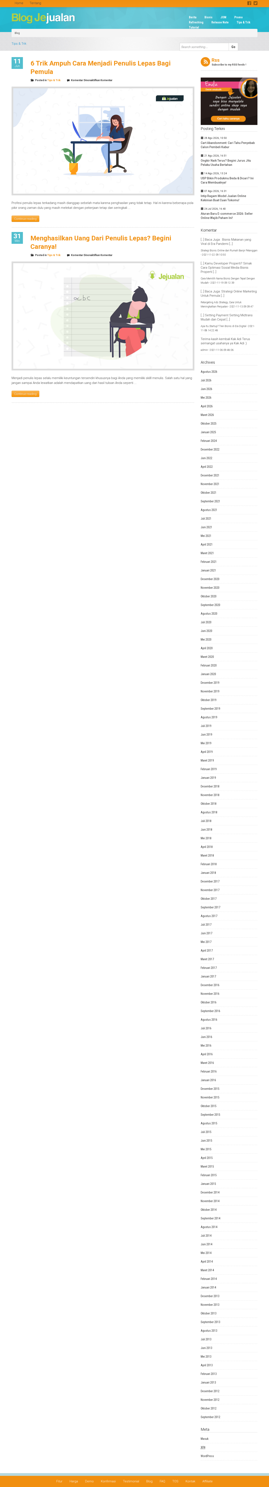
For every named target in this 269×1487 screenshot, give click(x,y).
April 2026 (207, 406)
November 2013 (210, 1304)
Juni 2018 (206, 829)
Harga (74, 1481)
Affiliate (207, 1481)
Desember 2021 (210, 475)
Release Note (220, 22)
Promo (238, 17)
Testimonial (131, 1481)
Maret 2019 (207, 760)
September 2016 (210, 1011)
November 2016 (210, 993)
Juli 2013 (206, 1339)
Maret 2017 (207, 959)
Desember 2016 (210, 985)
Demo (89, 1481)
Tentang (35, 3)
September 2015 (210, 1114)
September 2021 (210, 501)
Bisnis (208, 17)
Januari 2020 (208, 674)
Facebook (249, 3)
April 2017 (207, 950)
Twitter (255, 3)
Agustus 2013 (209, 1330)
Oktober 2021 (208, 492)
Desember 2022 (210, 449)
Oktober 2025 (208, 423)
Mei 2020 (206, 639)
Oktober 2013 (208, 1313)
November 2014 (210, 1201)
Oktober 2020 (208, 596)
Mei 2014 (206, 1253)
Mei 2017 (206, 942)
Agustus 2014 (209, 1227)
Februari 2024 (209, 440)
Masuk (204, 1438)
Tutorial (194, 27)
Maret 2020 (207, 656)
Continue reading (25, 218)
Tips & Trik (243, 22)
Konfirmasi (108, 1481)
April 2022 (207, 466)
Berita (192, 17)
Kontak (190, 1481)
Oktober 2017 (208, 898)
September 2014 (210, 1218)
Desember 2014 (210, 1192)
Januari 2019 (208, 777)
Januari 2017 (208, 976)
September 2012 (210, 1417)
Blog (17, 33)
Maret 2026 (207, 415)
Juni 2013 (206, 1348)
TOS (175, 1481)
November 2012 (210, 1399)
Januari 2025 (208, 432)
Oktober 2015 (208, 1106)
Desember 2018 (210, 786)
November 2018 (210, 795)
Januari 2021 (208, 570)
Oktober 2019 (208, 700)
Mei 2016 (206, 1045)
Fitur (59, 1481)
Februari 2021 (209, 561)
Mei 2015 (206, 1149)
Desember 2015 (210, 1088)
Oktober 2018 (208, 803)
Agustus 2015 (209, 1123)
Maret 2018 (207, 855)
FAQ (162, 1481)
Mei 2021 (206, 536)
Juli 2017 (206, 924)
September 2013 (210, 1322)
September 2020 (210, 605)
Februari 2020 (209, 665)
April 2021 (207, 544)
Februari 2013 (209, 1374)
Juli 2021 (206, 518)
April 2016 (207, 1054)
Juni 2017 (206, 933)
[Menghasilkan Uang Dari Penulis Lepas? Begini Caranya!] (103, 316)
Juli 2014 (206, 1235)
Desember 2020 (210, 579)
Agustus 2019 (209, 717)
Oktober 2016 (208, 1002)
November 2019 (210, 691)
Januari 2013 (208, 1382)
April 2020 (207, 648)
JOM (223, 17)
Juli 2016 (206, 1028)
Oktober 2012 (208, 1408)
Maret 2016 (207, 1063)
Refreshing (196, 22)
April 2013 (207, 1365)
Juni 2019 (206, 734)
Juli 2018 (206, 821)
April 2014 (207, 1261)
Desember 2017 (210, 881)
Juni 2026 (206, 389)
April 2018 (207, 847)
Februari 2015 (209, 1175)
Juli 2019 (206, 726)
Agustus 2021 (209, 510)
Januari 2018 (208, 872)
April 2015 (207, 1158)
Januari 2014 (208, 1287)
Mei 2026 (206, 397)
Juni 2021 (206, 527)
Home (19, 3)
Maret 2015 (207, 1166)
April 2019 (207, 752)
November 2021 (210, 484)
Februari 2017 (209, 967)
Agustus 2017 (209, 916)
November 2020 (210, 587)
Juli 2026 (206, 380)
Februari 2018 (209, 864)
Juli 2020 (206, 622)
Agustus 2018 (209, 812)
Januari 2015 (208, 1183)
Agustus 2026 (209, 371)
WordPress (207, 1456)
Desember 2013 (210, 1296)
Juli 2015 (206, 1132)
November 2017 (210, 890)
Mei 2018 (206, 838)
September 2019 (210, 708)
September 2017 (210, 907)
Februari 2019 (209, 769)
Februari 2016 (209, 1071)
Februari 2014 (209, 1279)
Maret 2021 (207, 553)
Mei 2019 (206, 743)
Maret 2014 (207, 1270)
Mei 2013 (206, 1356)
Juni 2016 (206, 1037)
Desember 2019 (210, 682)
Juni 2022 (206, 458)
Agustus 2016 (209, 1019)
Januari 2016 (208, 1080)
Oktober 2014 (208, 1209)
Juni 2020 (206, 631)
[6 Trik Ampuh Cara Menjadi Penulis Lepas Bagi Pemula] (103, 141)
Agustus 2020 (209, 613)
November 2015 (210, 1097)
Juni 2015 (206, 1140)
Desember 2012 (210, 1391)
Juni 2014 (206, 1244)
